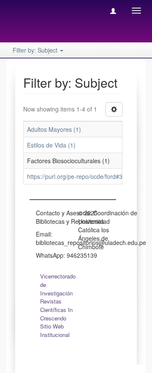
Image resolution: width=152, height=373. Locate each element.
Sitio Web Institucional (55, 330)
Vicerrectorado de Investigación (58, 284)
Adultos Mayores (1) (54, 129)
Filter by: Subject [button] (36, 50)
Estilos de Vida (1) (51, 145)
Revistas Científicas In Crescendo (56, 309)
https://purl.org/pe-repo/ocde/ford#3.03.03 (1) (88, 176)
